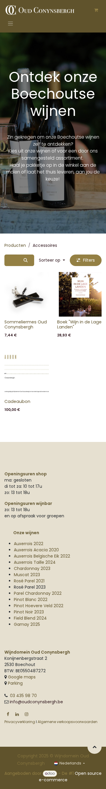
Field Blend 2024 (30, 618)
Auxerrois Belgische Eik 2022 (42, 556)
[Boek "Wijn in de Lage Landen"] (79, 294)
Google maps (22, 677)
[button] (52, 260)
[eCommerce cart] (96, 10)
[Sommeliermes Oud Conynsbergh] (26, 294)
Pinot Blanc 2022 (30, 599)
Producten (15, 245)
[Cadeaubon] (26, 373)
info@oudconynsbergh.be (36, 702)
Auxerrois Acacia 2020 (36, 550)
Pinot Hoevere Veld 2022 (38, 606)
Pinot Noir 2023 (29, 612)
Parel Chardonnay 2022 (38, 593)
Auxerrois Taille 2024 (35, 562)
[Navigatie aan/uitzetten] (10, 23)
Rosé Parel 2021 (29, 581)
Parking (15, 683)
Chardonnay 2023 (32, 568)
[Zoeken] (25, 260)
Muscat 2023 (27, 575)
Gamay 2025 (27, 624)
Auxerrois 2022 (28, 544)
